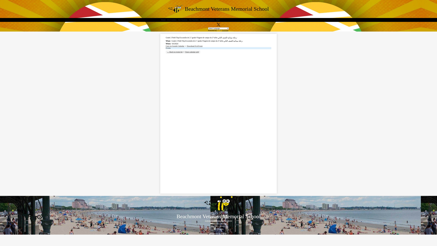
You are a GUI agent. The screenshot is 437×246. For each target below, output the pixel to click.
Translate (225, 30)
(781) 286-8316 (221, 223)
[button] (163, 20)
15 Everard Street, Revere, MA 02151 (218, 221)
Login (218, 229)
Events (168, 48)
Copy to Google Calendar (175, 46)
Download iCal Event (194, 46)
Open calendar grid (192, 52)
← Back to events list (175, 52)
